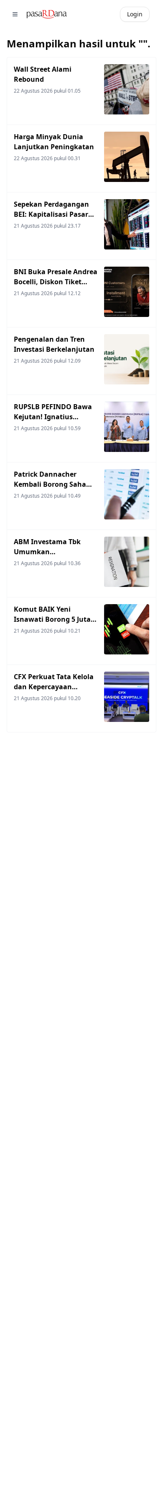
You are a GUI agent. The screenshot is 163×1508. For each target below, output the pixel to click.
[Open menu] (15, 14)
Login (135, 14)
